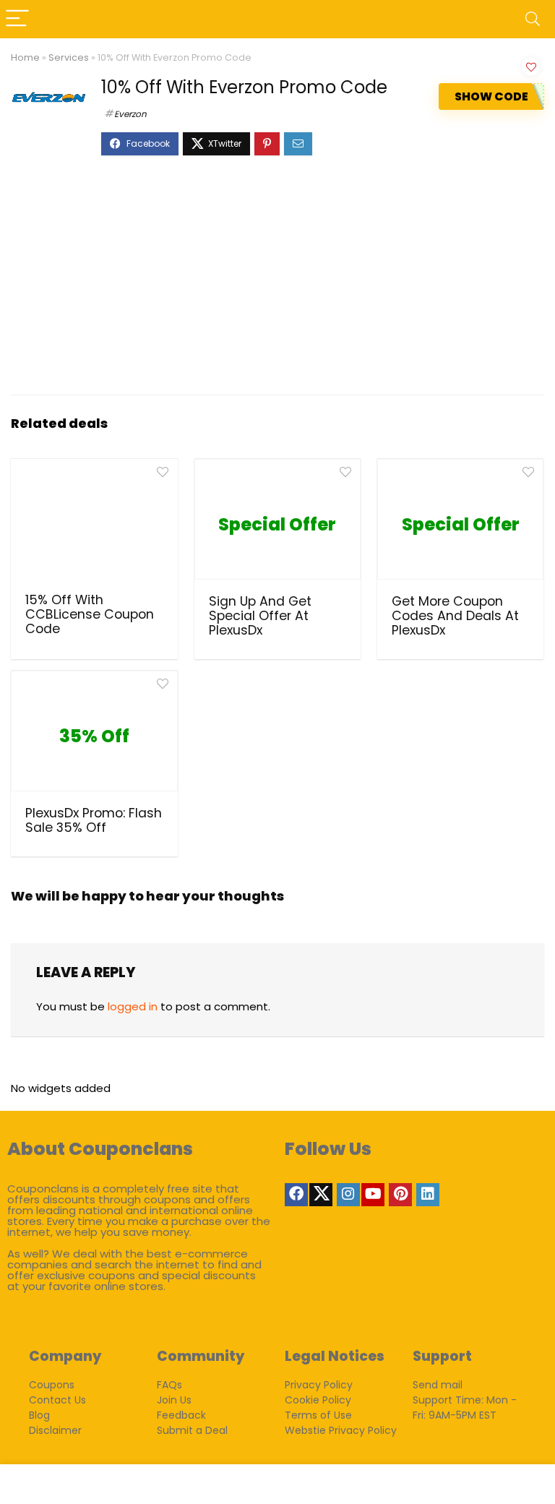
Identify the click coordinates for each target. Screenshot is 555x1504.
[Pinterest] (400, 1194)
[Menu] (17, 19)
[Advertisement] (277, 282)
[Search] (532, 19)
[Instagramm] (348, 1194)
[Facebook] (296, 1194)
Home (25, 57)
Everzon (130, 114)
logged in (133, 1006)
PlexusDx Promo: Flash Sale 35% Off (93, 820)
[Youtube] (372, 1194)
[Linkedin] (427, 1194)
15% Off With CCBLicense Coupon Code (89, 614)
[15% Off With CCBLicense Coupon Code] (94, 524)
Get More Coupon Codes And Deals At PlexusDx (455, 616)
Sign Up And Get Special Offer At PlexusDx (260, 616)
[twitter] (320, 1194)
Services (68, 57)
